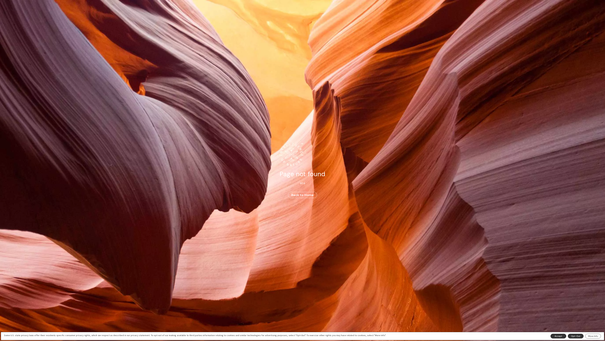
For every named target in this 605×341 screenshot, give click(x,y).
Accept (558, 336)
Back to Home (302, 195)
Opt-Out (575, 336)
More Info (593, 336)
